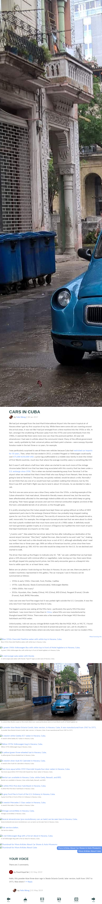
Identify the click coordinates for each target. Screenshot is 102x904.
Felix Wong (21, 417)
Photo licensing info (96, 637)
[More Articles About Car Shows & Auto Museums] (28, 844)
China (49, 612)
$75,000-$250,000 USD (23, 457)
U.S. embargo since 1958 (19, 471)
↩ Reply (29, 882)
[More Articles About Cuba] (18, 848)
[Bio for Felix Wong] (11, 418)
